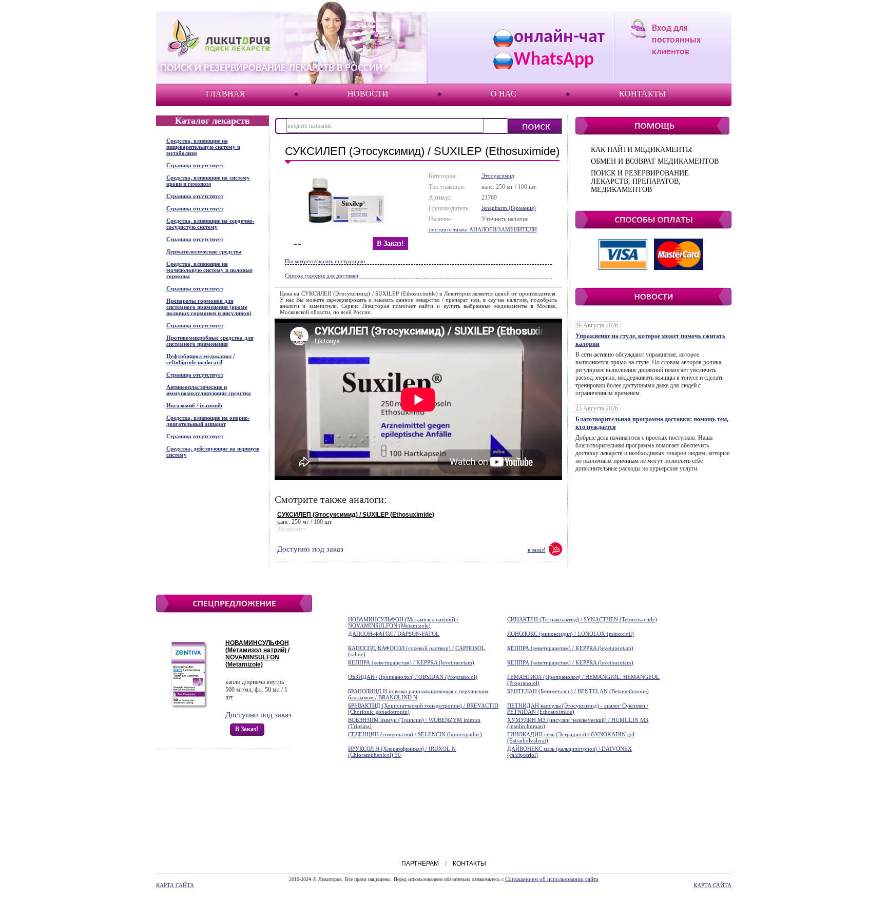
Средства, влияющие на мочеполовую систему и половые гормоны (209, 270)
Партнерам (420, 863)
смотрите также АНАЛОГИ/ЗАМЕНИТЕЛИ (483, 229)
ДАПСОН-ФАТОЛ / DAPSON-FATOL (393, 634)
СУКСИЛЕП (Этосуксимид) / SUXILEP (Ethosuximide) (355, 514)
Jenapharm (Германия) (508, 208)
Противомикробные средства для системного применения (210, 341)
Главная (225, 93)
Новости (368, 93)
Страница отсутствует (194, 165)
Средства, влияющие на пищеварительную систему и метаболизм (203, 147)
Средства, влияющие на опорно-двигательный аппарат (208, 421)
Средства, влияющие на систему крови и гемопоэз (208, 180)
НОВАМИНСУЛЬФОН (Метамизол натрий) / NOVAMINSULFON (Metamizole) (257, 653)
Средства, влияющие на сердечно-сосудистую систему (210, 224)
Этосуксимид (497, 175)
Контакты (642, 93)
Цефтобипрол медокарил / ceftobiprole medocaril (200, 359)
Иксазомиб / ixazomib (194, 405)
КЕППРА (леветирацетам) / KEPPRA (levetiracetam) (570, 648)
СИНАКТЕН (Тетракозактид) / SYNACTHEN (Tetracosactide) (582, 619)
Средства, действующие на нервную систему (212, 451)
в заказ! (390, 243)
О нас (503, 93)
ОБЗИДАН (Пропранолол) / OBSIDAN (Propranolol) (412, 677)
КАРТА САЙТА (175, 885)
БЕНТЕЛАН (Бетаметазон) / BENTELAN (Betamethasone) (578, 691)
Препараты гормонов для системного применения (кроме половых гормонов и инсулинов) (209, 307)
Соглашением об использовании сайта (552, 879)
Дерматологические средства (204, 251)
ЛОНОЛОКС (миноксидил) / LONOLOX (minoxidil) (570, 634)
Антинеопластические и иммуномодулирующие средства (208, 390)
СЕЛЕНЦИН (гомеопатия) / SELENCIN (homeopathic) (415, 734)
